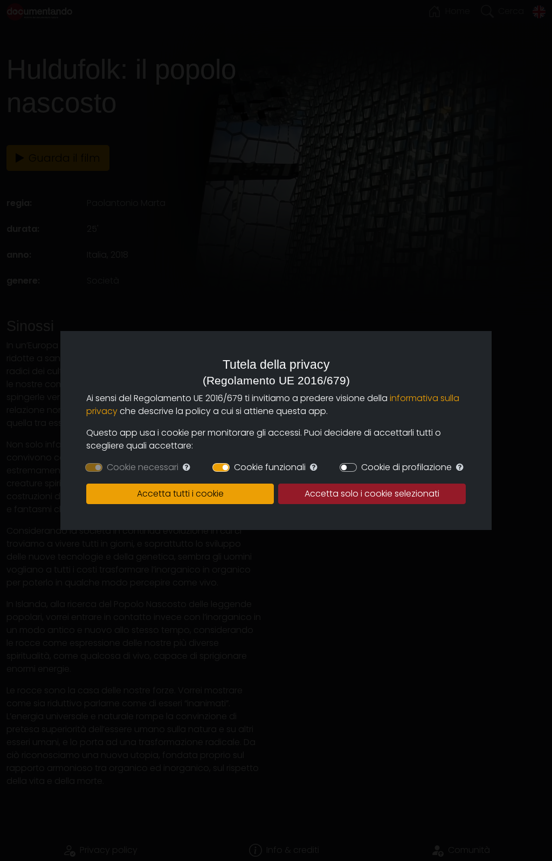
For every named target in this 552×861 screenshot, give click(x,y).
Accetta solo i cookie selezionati (372, 493)
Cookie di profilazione (406, 467)
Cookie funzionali (270, 467)
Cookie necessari (142, 467)
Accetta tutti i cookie (180, 493)
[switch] (221, 467)
